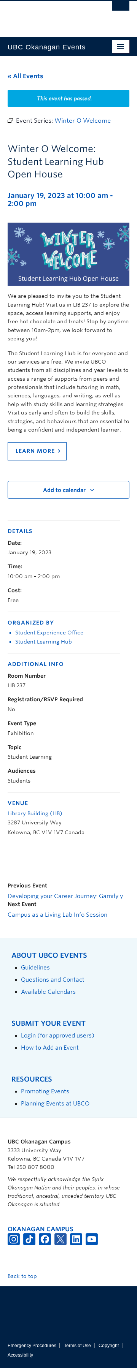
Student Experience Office (49, 632)
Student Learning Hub (43, 642)
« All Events (25, 76)
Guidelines (35, 967)
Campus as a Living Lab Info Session (57, 914)
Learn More (35, 451)
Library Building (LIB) (35, 813)
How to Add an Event (50, 1047)
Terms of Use (77, 1345)
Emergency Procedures (32, 1345)
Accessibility (20, 1355)
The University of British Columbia (50, 15)
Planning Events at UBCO (55, 1103)
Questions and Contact (52, 979)
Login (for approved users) (57, 1035)
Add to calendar (64, 490)
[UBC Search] (120, 9)
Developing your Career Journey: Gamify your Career (68, 896)
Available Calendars (48, 991)
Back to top (23, 1276)
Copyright (109, 1345)
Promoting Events (45, 1091)
